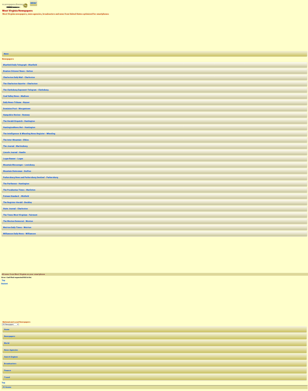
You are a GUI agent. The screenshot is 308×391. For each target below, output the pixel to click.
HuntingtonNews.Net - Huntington (19, 127)
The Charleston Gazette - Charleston (20, 83)
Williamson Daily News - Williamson (19, 234)
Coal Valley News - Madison (16, 96)
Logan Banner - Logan (13, 159)
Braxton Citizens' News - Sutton (18, 71)
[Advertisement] (74, 33)
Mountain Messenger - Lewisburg (19, 165)
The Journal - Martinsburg (15, 146)
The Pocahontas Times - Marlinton (19, 190)
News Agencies (11, 350)
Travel (7, 377)
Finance (7, 370)
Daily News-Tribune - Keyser (16, 102)
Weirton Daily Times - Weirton (17, 227)
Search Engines (11, 357)
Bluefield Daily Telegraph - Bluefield (20, 65)
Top (3, 280)
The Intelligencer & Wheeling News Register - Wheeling (29, 133)
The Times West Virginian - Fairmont (20, 215)
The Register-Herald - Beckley (17, 202)
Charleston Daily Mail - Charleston (19, 77)
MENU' (33, 3)
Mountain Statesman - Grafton (17, 171)
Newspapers (9, 336)
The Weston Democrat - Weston (18, 221)
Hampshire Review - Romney (16, 115)
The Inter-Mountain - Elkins (16, 140)
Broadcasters (10, 364)
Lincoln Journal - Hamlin (14, 152)
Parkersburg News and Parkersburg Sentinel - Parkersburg (30, 177)
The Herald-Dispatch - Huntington (19, 121)
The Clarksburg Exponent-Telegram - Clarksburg (25, 90)
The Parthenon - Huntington (16, 184)
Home (6, 329)
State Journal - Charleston (15, 209)
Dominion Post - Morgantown (16, 108)
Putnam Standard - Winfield (16, 196)
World (6, 343)
